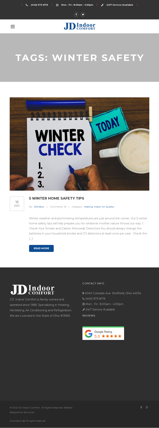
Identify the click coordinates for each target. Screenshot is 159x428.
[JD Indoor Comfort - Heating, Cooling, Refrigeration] (79, 26)
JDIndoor (39, 206)
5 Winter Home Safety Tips (56, 198)
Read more (41, 248)
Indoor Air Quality (104, 206)
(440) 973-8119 (39, 4)
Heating (88, 206)
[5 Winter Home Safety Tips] (79, 143)
